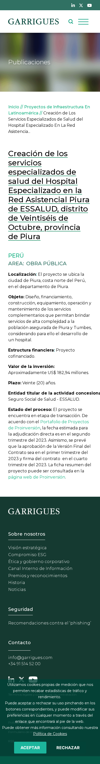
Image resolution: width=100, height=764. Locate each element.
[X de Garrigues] (81, 5)
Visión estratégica (27, 547)
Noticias (17, 589)
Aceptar (30, 747)
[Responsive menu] (83, 21)
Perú (16, 255)
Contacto (19, 642)
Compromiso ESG (27, 554)
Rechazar (68, 747)
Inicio (13, 106)
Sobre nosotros (26, 534)
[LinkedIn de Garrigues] (73, 5)
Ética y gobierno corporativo (38, 561)
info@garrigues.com (30, 657)
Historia (16, 582)
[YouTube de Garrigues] (89, 5)
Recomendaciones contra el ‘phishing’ (49, 623)
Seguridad (20, 609)
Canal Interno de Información (40, 568)
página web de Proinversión (36, 477)
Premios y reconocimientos (37, 575)
